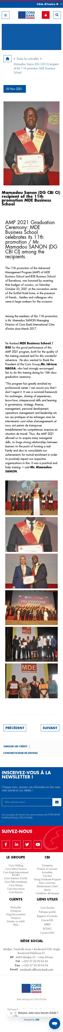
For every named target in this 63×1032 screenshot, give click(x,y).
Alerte (47, 889)
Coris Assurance (15, 888)
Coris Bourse (16, 892)
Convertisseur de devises (20, 752)
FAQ (15, 924)
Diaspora (16, 917)
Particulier (16, 907)
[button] (46, 4)
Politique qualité (47, 911)
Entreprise (47, 865)
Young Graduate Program (47, 879)
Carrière (47, 875)
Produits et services (47, 868)
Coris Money (16, 885)
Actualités (47, 872)
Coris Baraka (47, 907)
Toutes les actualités (28, 59)
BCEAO (47, 928)
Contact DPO (47, 932)
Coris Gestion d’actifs (15, 878)
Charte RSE (47, 920)
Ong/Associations (16, 914)
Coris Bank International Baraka (15, 873)
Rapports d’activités (47, 916)
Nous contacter (47, 882)
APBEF (47, 924)
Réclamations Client (47, 886)
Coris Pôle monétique (16, 881)
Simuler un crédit (15, 746)
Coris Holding (16, 865)
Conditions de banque (47, 893)
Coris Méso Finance (15, 868)
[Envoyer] (56, 802)
